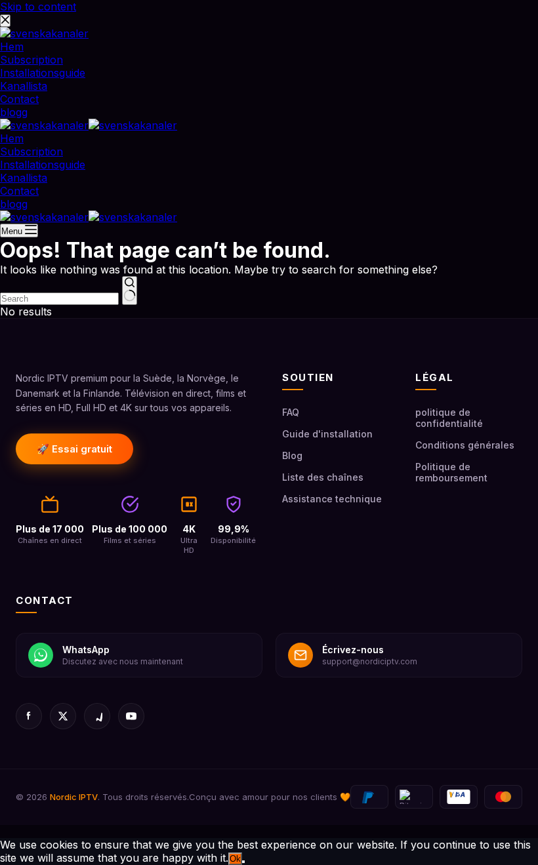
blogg (14, 204)
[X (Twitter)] (63, 716)
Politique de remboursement (451, 472)
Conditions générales (464, 445)
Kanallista (23, 177)
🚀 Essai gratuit (74, 449)
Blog (292, 455)
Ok (235, 859)
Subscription (31, 151)
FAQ (290, 412)
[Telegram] (97, 716)
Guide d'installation (327, 433)
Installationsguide (42, 164)
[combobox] (59, 298)
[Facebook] (29, 716)
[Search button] (129, 290)
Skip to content (38, 6)
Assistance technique (332, 498)
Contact (19, 190)
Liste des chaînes (322, 477)
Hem (12, 138)
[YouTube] (131, 716)
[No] (243, 861)
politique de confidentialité (449, 418)
